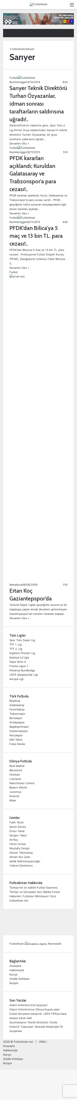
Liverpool (15, 778)
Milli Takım (15, 739)
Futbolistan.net (23, 1041)
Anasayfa (15, 965)
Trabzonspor (17, 713)
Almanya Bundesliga (22, 670)
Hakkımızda (16, 970)
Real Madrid (16, 766)
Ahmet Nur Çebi (19, 857)
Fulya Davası (17, 744)
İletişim (13, 983)
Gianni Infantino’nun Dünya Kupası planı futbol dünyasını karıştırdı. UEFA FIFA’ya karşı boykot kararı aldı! (38, 1014)
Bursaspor (15, 718)
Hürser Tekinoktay (21, 852)
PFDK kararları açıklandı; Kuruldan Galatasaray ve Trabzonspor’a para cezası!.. (32, 174)
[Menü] (72, 6)
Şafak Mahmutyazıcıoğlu (24, 861)
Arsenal (14, 796)
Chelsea (14, 774)
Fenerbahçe (17, 709)
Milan (12, 800)
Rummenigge (17, 82)
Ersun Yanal (16, 831)
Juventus (15, 791)
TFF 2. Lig (15, 648)
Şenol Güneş (17, 826)
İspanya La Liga (19, 657)
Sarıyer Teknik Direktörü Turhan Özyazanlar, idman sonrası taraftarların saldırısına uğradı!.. (38, 103)
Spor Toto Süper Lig (22, 640)
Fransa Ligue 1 (18, 666)
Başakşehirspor (19, 726)
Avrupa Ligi (16, 679)
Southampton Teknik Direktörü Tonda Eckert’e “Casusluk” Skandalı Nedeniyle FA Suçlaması (36, 1027)
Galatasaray (16, 705)
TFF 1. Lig (15, 644)
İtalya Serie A (17, 661)
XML (43, 1041)
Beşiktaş (14, 700)
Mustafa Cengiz (19, 848)
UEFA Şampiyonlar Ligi (23, 674)
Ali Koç (13, 839)
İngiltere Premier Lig (22, 653)
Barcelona (15, 770)
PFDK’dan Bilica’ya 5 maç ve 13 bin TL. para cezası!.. (36, 236)
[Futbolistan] (38, 4)
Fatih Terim (16, 822)
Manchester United (21, 783)
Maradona (15, 584)
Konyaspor (16, 735)
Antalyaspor (17, 722)
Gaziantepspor (18, 731)
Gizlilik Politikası (19, 978)
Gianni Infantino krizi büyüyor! (28, 1005)
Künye (13, 974)
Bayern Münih (18, 787)
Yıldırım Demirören (21, 865)
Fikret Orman (17, 844)
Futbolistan (17, 49)
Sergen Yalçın (18, 835)
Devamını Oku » (19, 143)
